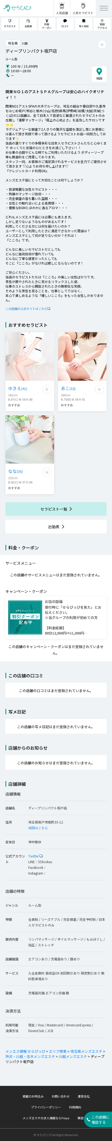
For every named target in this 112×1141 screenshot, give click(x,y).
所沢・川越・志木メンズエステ (30, 1056)
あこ (68, 388)
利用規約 (75, 1107)
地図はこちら (38, 827)
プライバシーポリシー (46, 1107)
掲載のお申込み (33, 1096)
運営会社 (84, 1096)
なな (15, 471)
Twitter (33, 856)
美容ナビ (83, 1118)
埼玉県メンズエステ (86, 1051)
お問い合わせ (61, 1096)
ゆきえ (17, 388)
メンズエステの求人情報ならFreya (46, 1118)
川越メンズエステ (73, 1056)
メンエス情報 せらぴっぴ (25, 1051)
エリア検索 (58, 1051)
